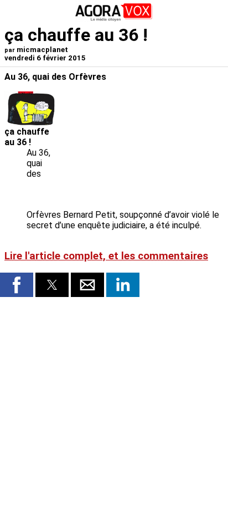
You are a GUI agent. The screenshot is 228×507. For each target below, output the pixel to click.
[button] (16, 285)
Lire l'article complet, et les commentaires (106, 256)
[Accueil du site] (114, 19)
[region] (141, 149)
